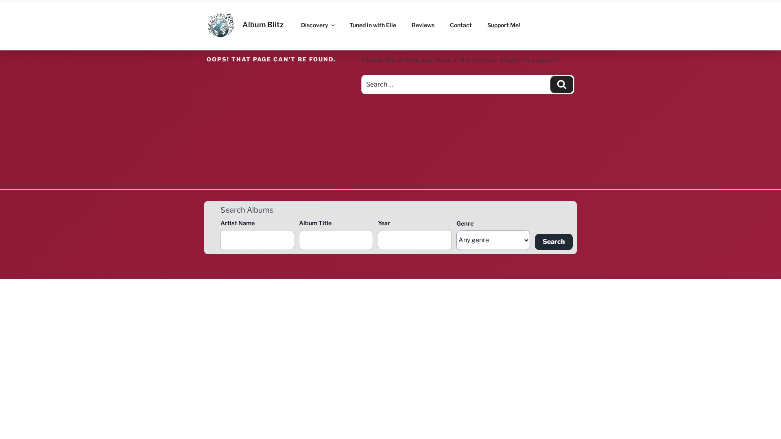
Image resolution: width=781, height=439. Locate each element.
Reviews (423, 25)
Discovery (314, 25)
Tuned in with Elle (372, 25)
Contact (461, 25)
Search (554, 242)
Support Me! (503, 25)
